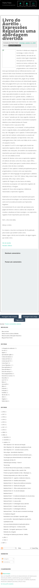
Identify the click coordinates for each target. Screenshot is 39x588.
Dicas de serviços (6, 371)
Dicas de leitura (6, 369)
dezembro (6, 437)
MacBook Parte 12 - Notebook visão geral (14, 485)
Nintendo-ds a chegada (10, 532)
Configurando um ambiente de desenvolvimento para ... (18, 455)
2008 (3, 435)
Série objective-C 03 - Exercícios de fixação (14, 444)
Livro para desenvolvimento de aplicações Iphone (16, 524)
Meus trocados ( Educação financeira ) (11, 335)
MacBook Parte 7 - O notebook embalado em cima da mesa (19, 496)
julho (5, 537)
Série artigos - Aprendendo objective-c (13, 452)
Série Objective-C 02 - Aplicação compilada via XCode (17, 447)
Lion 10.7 (4, 380)
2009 (3, 432)
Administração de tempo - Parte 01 (13, 462)
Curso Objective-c (6, 365)
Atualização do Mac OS (9, 460)
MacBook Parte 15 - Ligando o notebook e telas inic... (17, 478)
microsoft (4, 384)
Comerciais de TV (6, 361)
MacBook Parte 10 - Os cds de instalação (14, 491)
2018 (3, 412)
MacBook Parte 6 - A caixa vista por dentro (14, 498)
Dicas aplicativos (6, 367)
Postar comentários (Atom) (13, 324)
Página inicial (19, 320)
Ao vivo (4, 350)
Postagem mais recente (9, 316)
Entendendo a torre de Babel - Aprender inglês (16, 516)
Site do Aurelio (6, 243)
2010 (3, 430)
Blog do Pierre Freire (7, 338)
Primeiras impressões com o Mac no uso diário (16, 475)
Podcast (4, 388)
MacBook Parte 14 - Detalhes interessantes (15, 480)
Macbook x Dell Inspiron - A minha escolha (14, 527)
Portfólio (4, 392)
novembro (6, 440)
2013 (3, 422)
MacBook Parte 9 (8, 493)
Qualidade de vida (8, 521)
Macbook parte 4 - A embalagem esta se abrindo (16, 503)
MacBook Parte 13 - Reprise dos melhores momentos (17, 483)
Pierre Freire (6, 573)
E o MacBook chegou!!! (9, 514)
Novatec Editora (7, 245)
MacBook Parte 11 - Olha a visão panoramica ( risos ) (17, 488)
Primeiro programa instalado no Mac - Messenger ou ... (18, 473)
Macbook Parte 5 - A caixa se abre (12, 501)
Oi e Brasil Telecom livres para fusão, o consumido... (17, 468)
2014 (3, 419)
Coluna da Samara (7, 357)
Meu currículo (5, 331)
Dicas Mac (4, 378)
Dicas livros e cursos (14, 45)
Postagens (6, 559)
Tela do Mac (7, 465)
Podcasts (4, 390)
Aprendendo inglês (7, 354)
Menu (3, 382)
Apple (3, 352)
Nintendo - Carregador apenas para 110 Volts (15, 529)
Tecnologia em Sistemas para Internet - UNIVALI (16, 534)
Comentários (6, 562)
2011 (3, 427)
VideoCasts (5, 401)
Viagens (4, 399)
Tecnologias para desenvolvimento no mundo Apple (17, 457)
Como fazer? (5, 363)
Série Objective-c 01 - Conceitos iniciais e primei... (16, 450)
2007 (3, 543)
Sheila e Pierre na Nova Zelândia (10, 333)
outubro (6, 442)
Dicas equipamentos (7, 373)
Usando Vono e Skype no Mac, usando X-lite (15, 470)
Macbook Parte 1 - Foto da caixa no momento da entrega (18, 511)
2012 (3, 424)
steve (3, 397)
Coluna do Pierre (6, 359)
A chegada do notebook (8, 348)
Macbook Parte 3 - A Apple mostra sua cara (15, 506)
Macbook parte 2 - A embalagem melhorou (15, 509)
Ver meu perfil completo (7, 584)
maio (5, 540)
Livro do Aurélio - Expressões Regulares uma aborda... (18, 519)
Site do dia (5, 395)
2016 (3, 417)
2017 (3, 414)
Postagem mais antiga (30, 316)
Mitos (3, 386)
